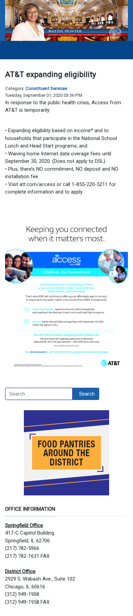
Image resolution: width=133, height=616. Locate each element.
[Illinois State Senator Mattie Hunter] (66, 20)
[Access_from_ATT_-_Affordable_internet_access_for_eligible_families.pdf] (66, 293)
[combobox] (39, 394)
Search (87, 394)
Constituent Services (46, 88)
